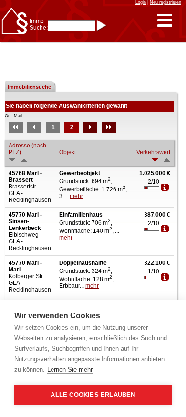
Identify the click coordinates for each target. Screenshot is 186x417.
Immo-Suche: (39, 24)
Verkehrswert (153, 152)
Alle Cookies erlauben (93, 394)
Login (140, 2)
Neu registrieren (165, 2)
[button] (164, 20)
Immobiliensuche (29, 87)
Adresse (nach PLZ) (27, 149)
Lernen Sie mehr (70, 369)
